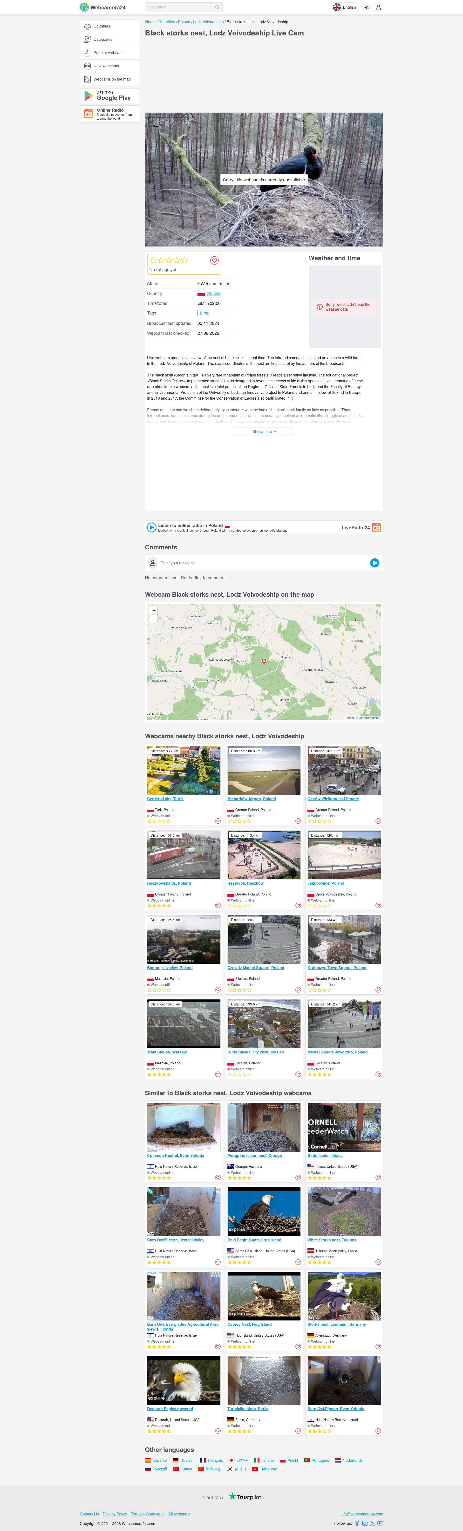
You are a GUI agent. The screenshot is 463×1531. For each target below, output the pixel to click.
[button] (264, 662)
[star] (153, 260)
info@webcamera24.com (361, 1514)
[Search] (217, 7)
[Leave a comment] (374, 562)
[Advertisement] (110, 179)
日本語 (242, 1460)
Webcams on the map (112, 79)
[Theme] (367, 7)
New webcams (106, 66)
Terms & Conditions (147, 1514)
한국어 (240, 1469)
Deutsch (187, 1460)
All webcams (179, 1514)
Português (320, 1460)
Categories (103, 39)
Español (160, 1460)
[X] (372, 1523)
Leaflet (349, 718)
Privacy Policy (115, 1514)
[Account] (378, 7)
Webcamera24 (108, 7)
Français (215, 1460)
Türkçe (186, 1469)
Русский (160, 1469)
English (349, 7)
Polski (292, 1460)
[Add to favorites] (214, 260)
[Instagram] (365, 1523)
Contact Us (89, 1514)
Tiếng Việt (268, 1469)
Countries (102, 26)
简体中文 (213, 1469)
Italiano (267, 1460)
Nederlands (353, 1460)
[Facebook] (357, 1523)
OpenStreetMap (369, 718)
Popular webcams (109, 52)
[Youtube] (380, 1523)
